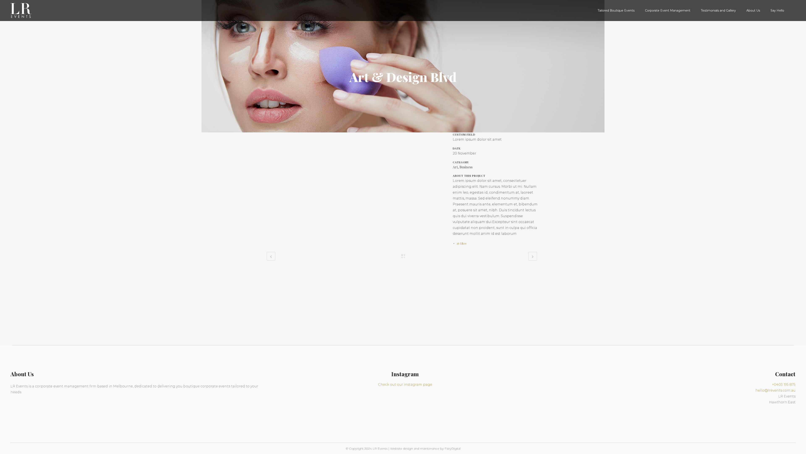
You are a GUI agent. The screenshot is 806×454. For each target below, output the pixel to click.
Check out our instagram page (405, 385)
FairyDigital (453, 448)
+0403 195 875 (784, 385)
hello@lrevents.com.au (775, 390)
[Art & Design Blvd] (267, 135)
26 (461, 243)
